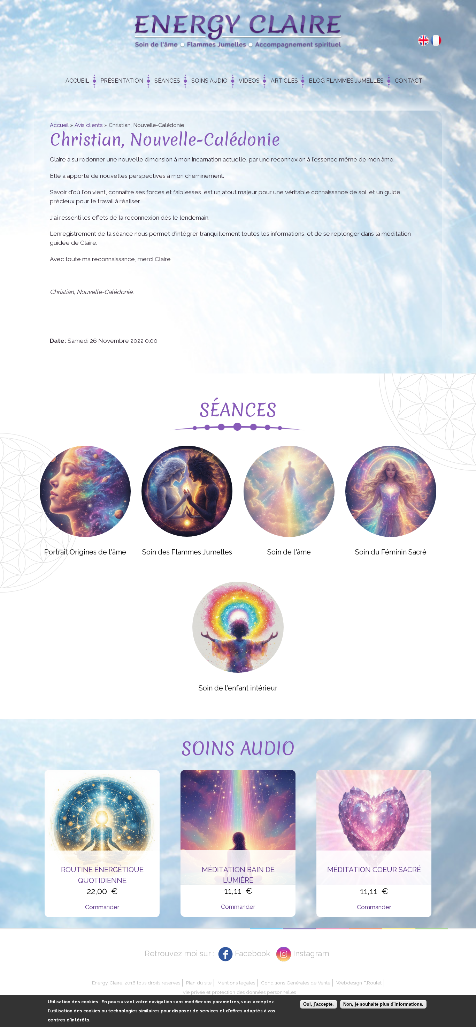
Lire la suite (85, 491)
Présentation (121, 80)
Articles (284, 80)
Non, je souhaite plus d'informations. (383, 1004)
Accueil (77, 80)
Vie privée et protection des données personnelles (239, 992)
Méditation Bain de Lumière (238, 875)
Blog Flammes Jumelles (346, 80)
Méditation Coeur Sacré (374, 870)
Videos (249, 80)
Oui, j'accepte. (318, 1004)
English (423, 40)
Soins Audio (209, 80)
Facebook (252, 953)
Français (436, 40)
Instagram (311, 953)
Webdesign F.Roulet (359, 983)
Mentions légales (236, 983)
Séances (167, 80)
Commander (102, 907)
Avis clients (89, 125)
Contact (408, 80)
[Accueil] (238, 33)
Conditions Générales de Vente (295, 983)
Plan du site (199, 983)
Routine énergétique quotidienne (102, 875)
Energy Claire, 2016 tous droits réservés (136, 983)
